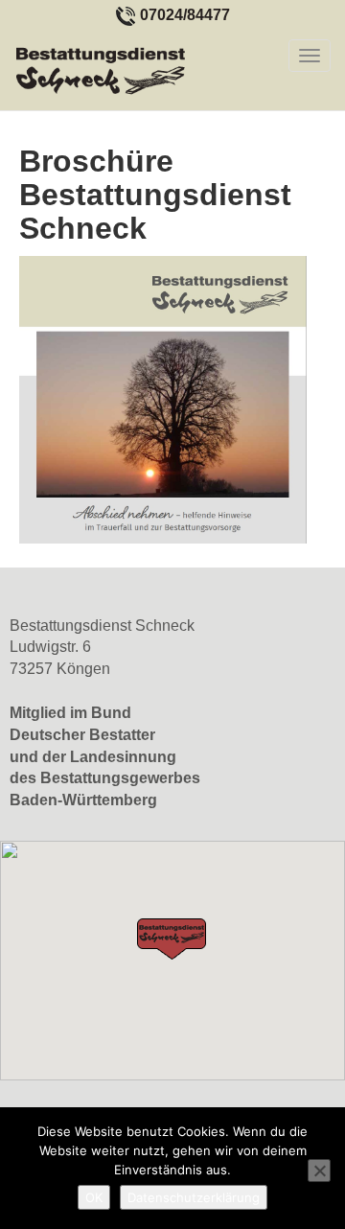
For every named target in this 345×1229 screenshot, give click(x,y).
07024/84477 (185, 15)
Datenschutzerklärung (193, 1197)
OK (94, 1197)
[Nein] (319, 1170)
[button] (172, 939)
